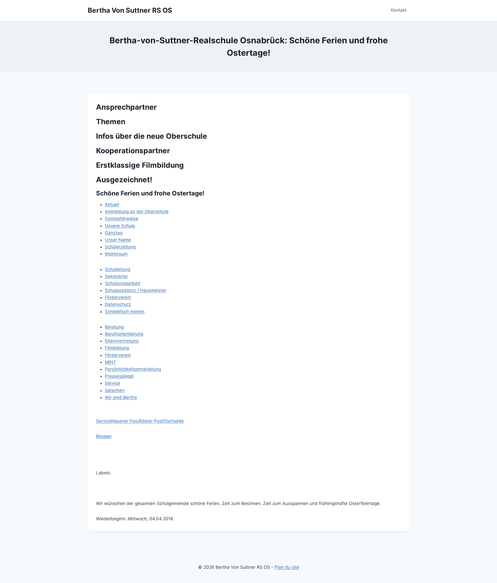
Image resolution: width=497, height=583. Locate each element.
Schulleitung (117, 269)
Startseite (173, 421)
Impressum (116, 253)
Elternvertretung (121, 340)
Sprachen (115, 390)
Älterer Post (151, 421)
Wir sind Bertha (121, 397)
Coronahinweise (121, 218)
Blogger (104, 436)
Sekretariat (116, 276)
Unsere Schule (120, 225)
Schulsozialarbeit (122, 283)
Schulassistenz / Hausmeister (135, 290)
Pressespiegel (119, 376)
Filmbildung (117, 347)
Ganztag (113, 232)
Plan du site (287, 567)
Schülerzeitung (120, 246)
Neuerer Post (125, 421)
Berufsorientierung (124, 333)
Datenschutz (118, 304)
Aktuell (112, 204)
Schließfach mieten (124, 311)
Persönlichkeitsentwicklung (133, 369)
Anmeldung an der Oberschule (137, 211)
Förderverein (118, 297)
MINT (110, 362)
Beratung (114, 326)
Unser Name (118, 239)
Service (112, 383)
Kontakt (399, 10)
